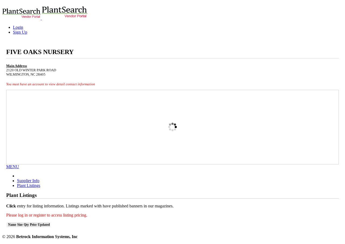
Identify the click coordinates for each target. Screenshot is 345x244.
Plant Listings (28, 185)
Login (18, 27)
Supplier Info (28, 180)
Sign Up (20, 32)
